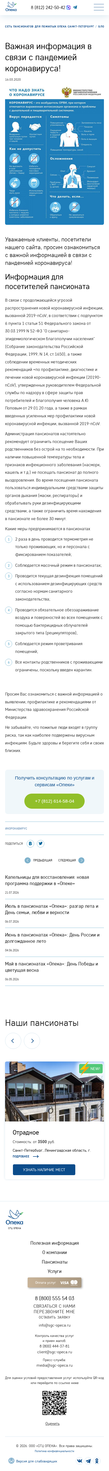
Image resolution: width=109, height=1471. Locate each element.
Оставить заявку (54, 1317)
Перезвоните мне (54, 1311)
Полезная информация (54, 1243)
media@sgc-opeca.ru (54, 1365)
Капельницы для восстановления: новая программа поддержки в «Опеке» (47, 880)
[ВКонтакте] (30, 844)
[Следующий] (32, 1041)
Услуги (55, 1271)
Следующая (67, 860)
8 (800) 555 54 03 (54, 1298)
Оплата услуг (45, 1282)
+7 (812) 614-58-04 (54, 801)
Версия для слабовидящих (36, 1461)
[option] (54, 1120)
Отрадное (26, 1132)
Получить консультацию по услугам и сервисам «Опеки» (54, 781)
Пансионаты (54, 1262)
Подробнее (21, 1156)
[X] (40, 844)
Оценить (52, 1423)
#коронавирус (16, 828)
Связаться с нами (54, 1306)
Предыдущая (42, 860)
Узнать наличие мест (44, 1169)
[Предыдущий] (13, 1041)
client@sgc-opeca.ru (54, 1351)
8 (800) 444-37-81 (54, 1346)
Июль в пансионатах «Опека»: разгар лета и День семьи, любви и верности (51, 909)
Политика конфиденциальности (54, 1451)
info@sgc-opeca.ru (54, 1325)
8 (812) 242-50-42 (48, 7)
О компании (54, 1252)
